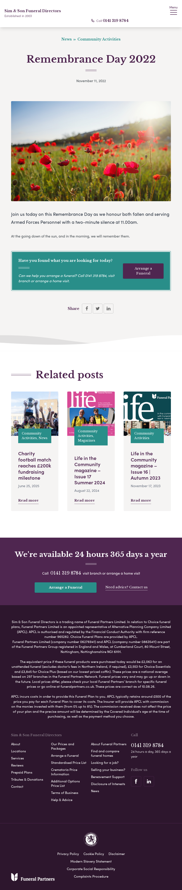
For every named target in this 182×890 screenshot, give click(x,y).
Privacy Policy (68, 853)
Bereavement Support (108, 776)
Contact (17, 786)
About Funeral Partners (109, 743)
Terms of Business (64, 792)
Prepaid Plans (21, 772)
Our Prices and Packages (62, 746)
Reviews (17, 765)
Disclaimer (117, 853)
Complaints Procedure (91, 876)
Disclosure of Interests (108, 783)
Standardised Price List (68, 762)
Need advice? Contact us (126, 587)
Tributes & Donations (27, 779)
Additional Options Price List (65, 783)
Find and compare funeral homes (105, 753)
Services (17, 758)
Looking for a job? (105, 762)
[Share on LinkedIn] (108, 308)
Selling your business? (108, 769)
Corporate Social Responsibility (91, 868)
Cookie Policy (93, 853)
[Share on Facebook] (87, 308)
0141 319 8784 (116, 20)
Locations (18, 751)
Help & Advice (61, 799)
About (15, 743)
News (95, 790)
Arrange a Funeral (143, 271)
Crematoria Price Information (64, 771)
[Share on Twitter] (98, 308)
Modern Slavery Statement (91, 861)
